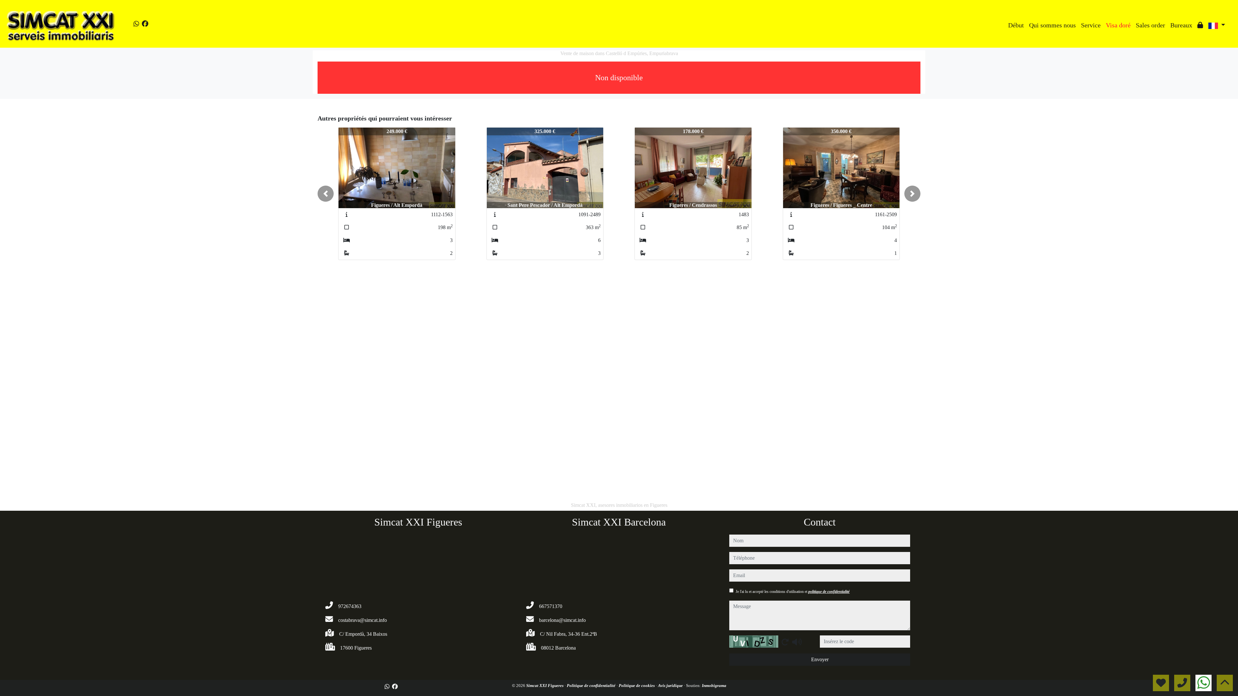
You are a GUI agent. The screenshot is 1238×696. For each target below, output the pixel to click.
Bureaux (1181, 25)
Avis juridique (671, 685)
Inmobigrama (714, 685)
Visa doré (1118, 25)
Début (1016, 25)
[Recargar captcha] (785, 641)
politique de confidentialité (829, 591)
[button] (326, 194)
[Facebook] (145, 23)
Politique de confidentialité (591, 685)
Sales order (1150, 25)
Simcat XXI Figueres (545, 685)
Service (1091, 25)
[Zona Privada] (1200, 25)
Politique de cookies (637, 685)
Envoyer (820, 659)
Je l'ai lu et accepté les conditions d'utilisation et (793, 591)
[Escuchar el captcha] (797, 641)
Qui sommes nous (1052, 25)
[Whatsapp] (136, 23)
